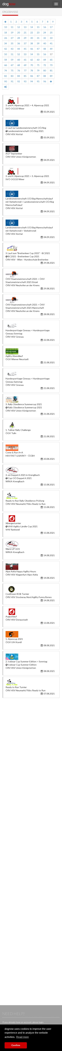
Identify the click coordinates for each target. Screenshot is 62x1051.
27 (12, 38)
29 (25, 38)
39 (38, 43)
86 (31, 76)
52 (18, 54)
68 (18, 65)
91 (12, 81)
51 (12, 54)
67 (12, 65)
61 (25, 59)
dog (8, 4)
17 (51, 27)
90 (5, 81)
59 (12, 59)
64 (44, 59)
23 (38, 32)
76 (18, 70)
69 (25, 65)
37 (25, 43)
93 (25, 81)
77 (25, 70)
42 (5, 48)
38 (31, 43)
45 (25, 48)
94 (31, 81)
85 (25, 76)
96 (44, 81)
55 (38, 54)
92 (18, 81)
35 (12, 43)
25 (51, 32)
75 (12, 70)
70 (31, 65)
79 (38, 70)
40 (44, 43)
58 (5, 59)
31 (38, 38)
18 (5, 32)
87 (38, 76)
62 (31, 59)
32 (44, 38)
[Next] (51, 81)
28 (18, 38)
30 (31, 38)
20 (18, 32)
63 (38, 59)
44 (18, 48)
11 (12, 27)
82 (5, 76)
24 (44, 32)
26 (5, 38)
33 (51, 38)
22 (31, 32)
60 (18, 59)
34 (5, 43)
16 (44, 27)
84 (18, 76)
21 (25, 32)
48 (44, 48)
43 (12, 48)
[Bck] (5, 21)
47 (38, 48)
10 (5, 27)
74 (5, 70)
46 (31, 48)
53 (25, 54)
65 (51, 59)
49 (51, 48)
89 (51, 76)
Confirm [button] (15, 1045)
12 (18, 27)
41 (51, 43)
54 (31, 54)
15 (38, 27)
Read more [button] (22, 1037)
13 (25, 27)
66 (5, 65)
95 (38, 81)
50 (5, 54)
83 (12, 76)
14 (31, 27)
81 (51, 70)
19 (12, 32)
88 (44, 76)
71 (38, 65)
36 (18, 43)
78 (31, 70)
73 (51, 65)
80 (44, 70)
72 (44, 65)
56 (44, 54)
